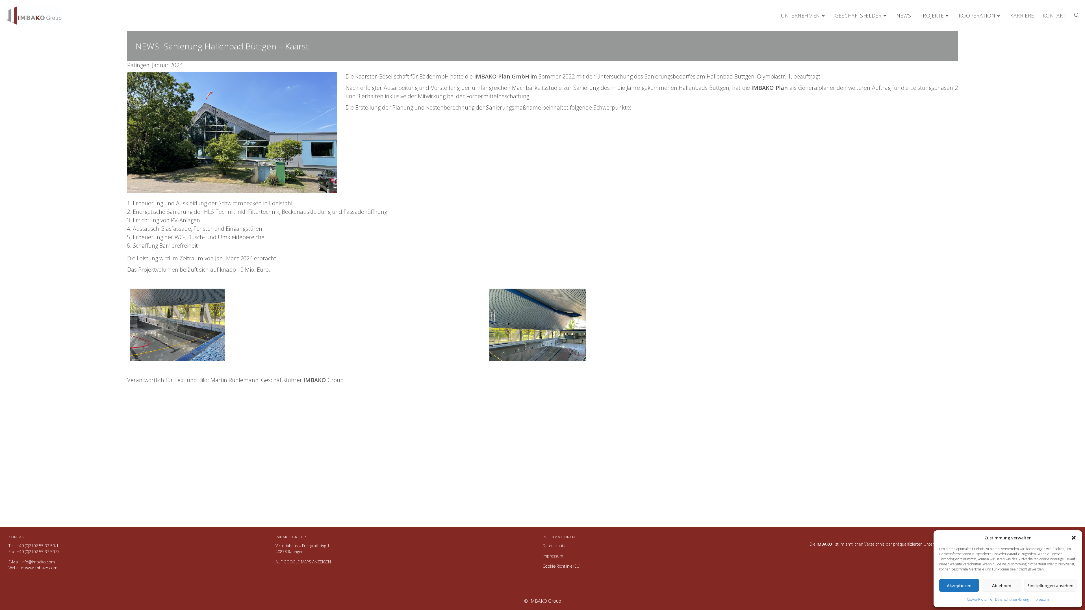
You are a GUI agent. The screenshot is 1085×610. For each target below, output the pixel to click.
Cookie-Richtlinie (979, 599)
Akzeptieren (959, 585)
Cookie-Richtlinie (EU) (561, 566)
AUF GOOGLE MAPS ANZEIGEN (303, 562)
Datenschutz (553, 545)
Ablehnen (1001, 585)
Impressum (1040, 599)
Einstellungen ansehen (1050, 585)
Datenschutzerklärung (1012, 599)
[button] (1074, 538)
